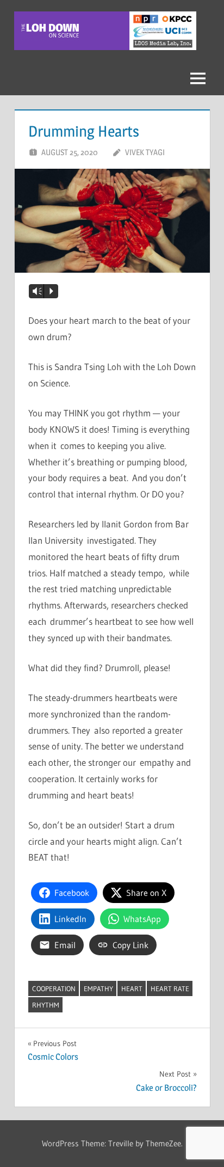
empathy (98, 988)
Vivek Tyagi (145, 152)
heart (131, 988)
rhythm (45, 1004)
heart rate (170, 988)
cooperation (54, 988)
